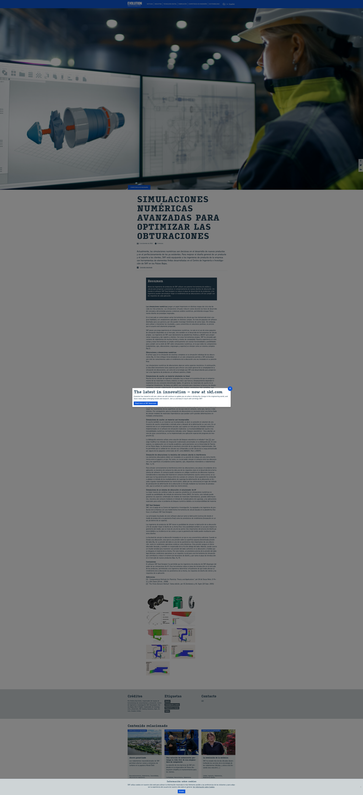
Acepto (181, 791)
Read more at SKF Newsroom (145, 403)
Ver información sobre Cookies (203, 787)
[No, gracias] (361, 787)
